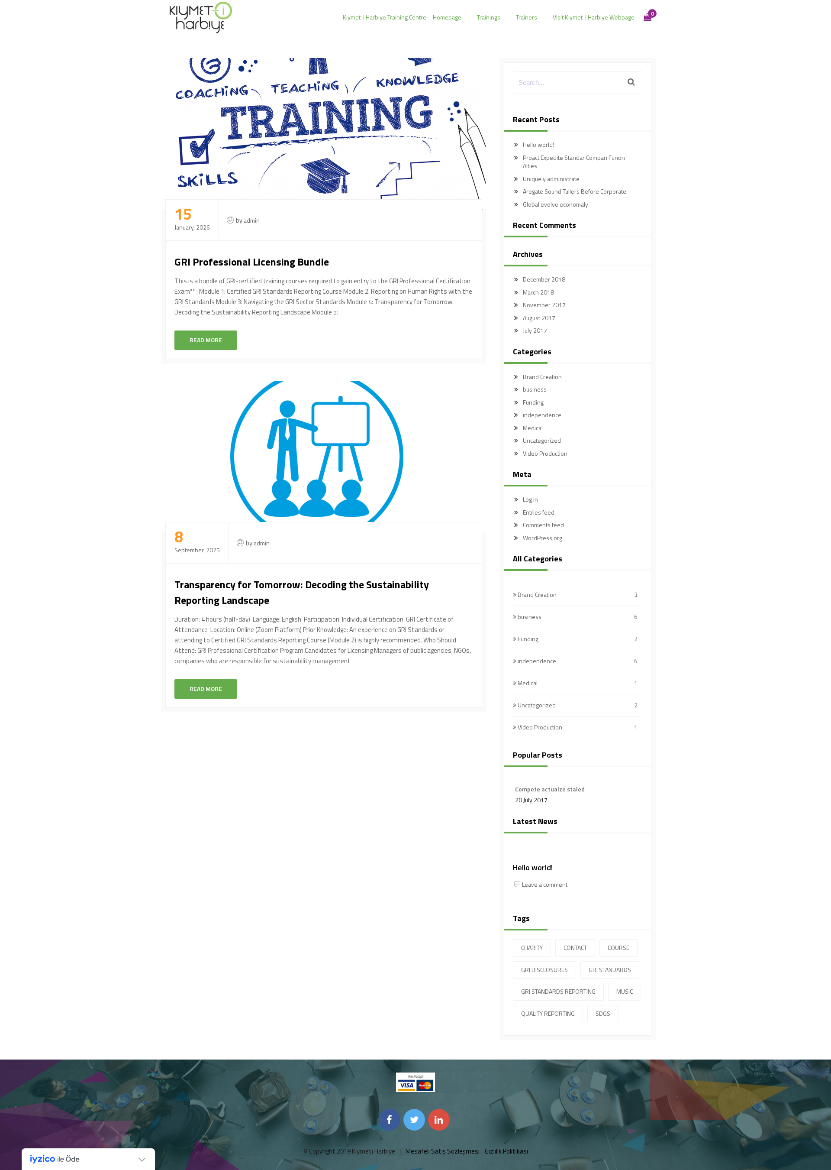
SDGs (603, 1013)
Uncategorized (542, 440)
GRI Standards (610, 969)
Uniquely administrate (551, 178)
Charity (532, 947)
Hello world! (538, 144)
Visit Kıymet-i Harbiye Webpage (594, 17)
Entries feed (538, 512)
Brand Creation (542, 376)
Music (624, 991)
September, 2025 (197, 541)
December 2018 (544, 279)
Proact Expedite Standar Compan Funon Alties (574, 162)
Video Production (545, 453)
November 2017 (544, 304)
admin (252, 220)
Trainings (488, 17)
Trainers (526, 17)
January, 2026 (192, 219)
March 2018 (538, 292)
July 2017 (535, 330)
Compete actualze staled (550, 789)
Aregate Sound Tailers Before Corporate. (575, 191)
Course (618, 947)
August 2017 (539, 317)
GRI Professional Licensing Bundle (251, 261)
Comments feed (543, 524)
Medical (533, 427)
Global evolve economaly (555, 204)
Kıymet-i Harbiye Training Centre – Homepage (402, 17)
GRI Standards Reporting (558, 991)
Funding (533, 402)
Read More (206, 339)
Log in (530, 499)
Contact (575, 947)
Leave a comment (544, 884)
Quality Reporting (548, 1013)
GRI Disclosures (544, 969)
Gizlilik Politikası (506, 1151)
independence (542, 414)
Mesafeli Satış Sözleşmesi (443, 1151)
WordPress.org (542, 537)
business (535, 389)
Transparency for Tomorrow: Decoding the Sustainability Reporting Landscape (301, 592)
